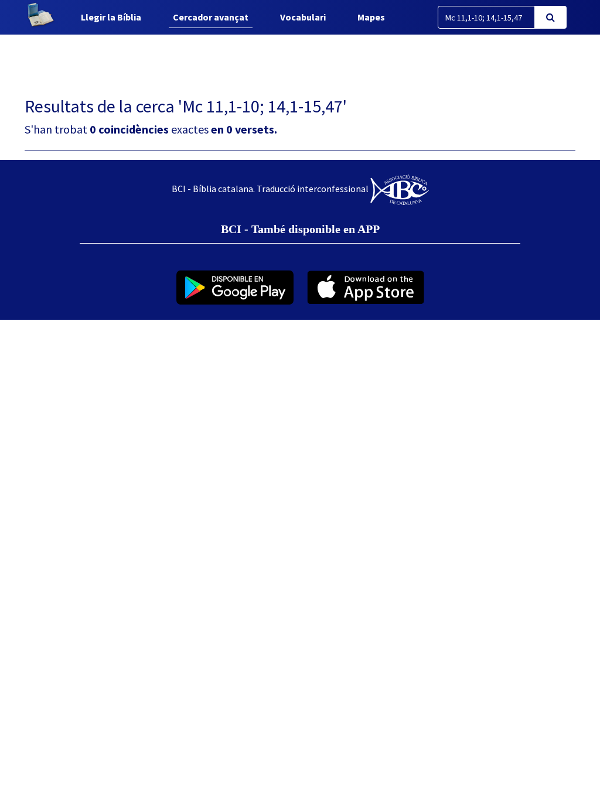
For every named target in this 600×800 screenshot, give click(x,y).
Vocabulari (303, 17)
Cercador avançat (210, 17)
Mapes (371, 17)
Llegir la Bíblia (111, 17)
